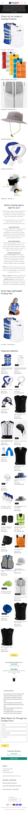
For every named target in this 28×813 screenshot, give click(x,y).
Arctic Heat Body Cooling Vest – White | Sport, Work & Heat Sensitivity (20, 368)
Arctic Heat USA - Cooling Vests (11, 789)
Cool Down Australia (8, 807)
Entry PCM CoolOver (18, 549)
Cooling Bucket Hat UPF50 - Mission (20, 480)
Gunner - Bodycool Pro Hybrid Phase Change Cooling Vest (7, 441)
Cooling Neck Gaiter (5, 616)
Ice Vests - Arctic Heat (7, 49)
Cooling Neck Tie (17, 389)
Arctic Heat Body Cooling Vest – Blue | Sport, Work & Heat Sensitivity (7, 368)
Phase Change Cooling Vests (9, 79)
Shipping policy (22, 809)
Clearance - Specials (7, 198)
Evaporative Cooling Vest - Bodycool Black (19, 467)
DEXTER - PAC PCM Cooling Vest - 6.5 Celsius (20, 622)
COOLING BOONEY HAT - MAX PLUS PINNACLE (20, 507)
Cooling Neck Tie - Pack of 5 (7, 389)
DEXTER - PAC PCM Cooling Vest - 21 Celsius (6, 647)
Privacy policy (7, 809)
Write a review (14, 758)
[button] (2, 3)
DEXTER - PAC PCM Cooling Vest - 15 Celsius (20, 415)
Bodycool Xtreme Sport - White (20, 597)
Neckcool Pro (3, 547)
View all (14, 655)
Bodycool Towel (4, 457)
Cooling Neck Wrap (5, 409)
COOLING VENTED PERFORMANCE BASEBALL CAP (19, 570)
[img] (14, 664)
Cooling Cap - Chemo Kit (6, 506)
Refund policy (24, 807)
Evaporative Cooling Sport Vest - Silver (7, 571)
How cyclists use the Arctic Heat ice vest (14, 693)
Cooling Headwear (6, 139)
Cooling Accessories (6, 169)
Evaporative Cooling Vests (8, 109)
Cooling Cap (3, 486)
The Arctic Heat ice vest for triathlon (13, 702)
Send (5, 745)
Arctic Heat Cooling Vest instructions (12, 785)
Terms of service (14, 809)
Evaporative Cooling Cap (6, 591)
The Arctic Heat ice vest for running (13, 695)
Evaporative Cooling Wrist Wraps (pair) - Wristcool (6, 527)
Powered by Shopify (16, 807)
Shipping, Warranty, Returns (10, 783)
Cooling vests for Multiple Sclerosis (13, 697)
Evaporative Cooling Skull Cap (20, 441)
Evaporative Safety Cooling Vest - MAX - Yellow (19, 527)
